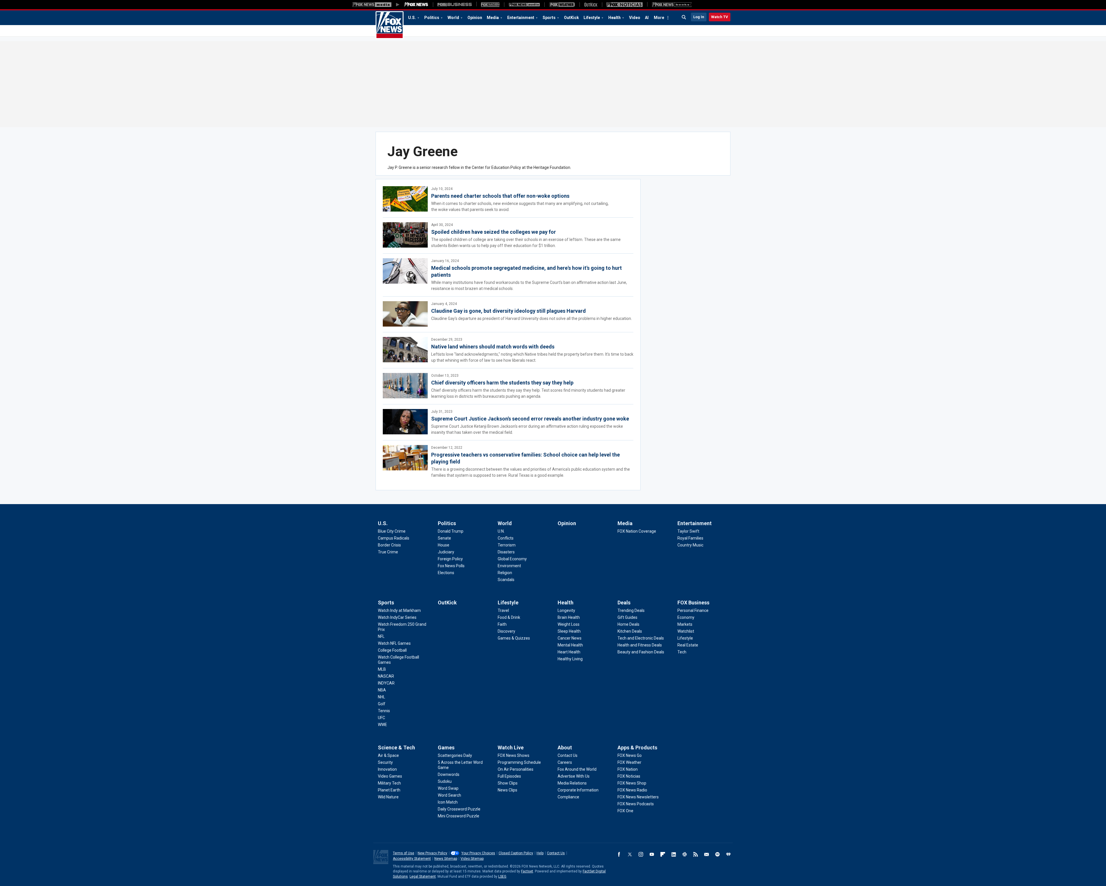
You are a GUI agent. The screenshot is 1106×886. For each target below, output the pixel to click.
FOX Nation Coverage (637, 531)
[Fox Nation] (490, 4)
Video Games (390, 776)
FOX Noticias (629, 776)
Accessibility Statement (412, 859)
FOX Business (693, 603)
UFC (381, 717)
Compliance (568, 797)
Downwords (448, 774)
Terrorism (507, 545)
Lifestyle (592, 17)
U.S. (412, 17)
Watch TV (719, 17)
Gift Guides (627, 617)
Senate (444, 538)
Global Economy (512, 559)
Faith (502, 624)
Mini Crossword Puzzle (458, 816)
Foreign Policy (450, 559)
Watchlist (685, 631)
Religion (505, 572)
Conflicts (506, 538)
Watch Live (511, 747)
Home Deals (628, 624)
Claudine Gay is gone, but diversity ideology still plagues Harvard (508, 311)
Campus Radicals (393, 538)
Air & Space (388, 755)
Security (385, 762)
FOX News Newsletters (638, 797)
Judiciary (446, 552)
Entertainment (520, 17)
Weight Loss (568, 624)
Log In (698, 17)
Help (540, 853)
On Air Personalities (515, 769)
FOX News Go (630, 755)
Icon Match (448, 802)
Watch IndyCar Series (397, 617)
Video (634, 17)
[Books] (672, 4)
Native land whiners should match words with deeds (492, 347)
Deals (624, 603)
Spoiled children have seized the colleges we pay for (493, 232)
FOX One (625, 810)
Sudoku (445, 781)
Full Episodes (509, 776)
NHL (381, 697)
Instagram (641, 854)
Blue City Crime (392, 531)
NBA (382, 690)
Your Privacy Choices (478, 853)
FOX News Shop (632, 783)
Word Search (449, 795)
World (453, 17)
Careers (565, 762)
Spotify (717, 854)
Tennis (384, 710)
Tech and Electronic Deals (641, 638)
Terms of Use (403, 853)
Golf (381, 704)
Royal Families (690, 538)
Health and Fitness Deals (640, 645)
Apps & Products (637, 747)
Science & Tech (396, 747)
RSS (695, 854)
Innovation (387, 769)
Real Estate (687, 645)
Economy (685, 617)
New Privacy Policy (432, 853)
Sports (549, 17)
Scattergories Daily (455, 755)
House (443, 545)
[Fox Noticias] (625, 4)
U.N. (501, 531)
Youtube (651, 854)
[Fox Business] (455, 4)
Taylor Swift (688, 531)
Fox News (390, 25)
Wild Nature (388, 797)
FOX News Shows (513, 755)
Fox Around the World (577, 769)
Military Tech (389, 783)
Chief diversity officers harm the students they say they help (502, 383)
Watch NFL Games (394, 643)
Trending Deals (631, 610)
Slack (684, 854)
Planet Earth (389, 790)
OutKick (571, 17)
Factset (527, 871)
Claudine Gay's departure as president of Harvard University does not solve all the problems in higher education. (531, 318)
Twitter (630, 854)
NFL (381, 636)
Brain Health (569, 617)
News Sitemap (445, 859)
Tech (681, 652)
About (565, 747)
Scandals (506, 579)
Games (446, 747)
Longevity (566, 610)
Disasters (506, 552)
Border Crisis (389, 545)
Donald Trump (450, 531)
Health (614, 17)
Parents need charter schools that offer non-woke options (500, 196)
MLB (382, 669)
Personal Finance (693, 610)
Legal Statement (423, 876)
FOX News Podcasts (636, 804)
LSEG (502, 876)
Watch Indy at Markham (399, 610)
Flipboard (662, 854)
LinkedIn (673, 854)
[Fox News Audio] (524, 4)
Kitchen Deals (630, 631)
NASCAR (386, 676)
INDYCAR (386, 683)
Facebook (619, 854)
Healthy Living (570, 659)
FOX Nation (628, 769)
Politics (431, 17)
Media (493, 17)
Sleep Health (569, 631)
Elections (446, 572)
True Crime (388, 552)
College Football (392, 650)
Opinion (474, 17)
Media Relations (572, 783)
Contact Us (567, 755)
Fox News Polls (451, 565)
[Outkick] (590, 5)
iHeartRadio (728, 854)
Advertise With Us (574, 776)
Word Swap (448, 788)
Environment (509, 565)
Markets (684, 624)
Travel (503, 610)
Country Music (690, 545)
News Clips (507, 790)
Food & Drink (509, 617)
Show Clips (508, 783)
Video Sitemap (472, 859)
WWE (382, 724)
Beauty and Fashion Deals (641, 652)
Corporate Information (578, 790)
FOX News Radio (632, 790)
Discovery (506, 631)
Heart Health (569, 652)
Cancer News (570, 638)
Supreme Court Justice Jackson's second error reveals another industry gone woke (530, 419)
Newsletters (706, 854)
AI (647, 17)
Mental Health (570, 645)
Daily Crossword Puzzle (459, 809)
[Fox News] (416, 4)
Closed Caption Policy (516, 853)
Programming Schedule (519, 762)
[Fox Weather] (562, 4)
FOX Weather (629, 762)
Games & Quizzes (514, 638)
